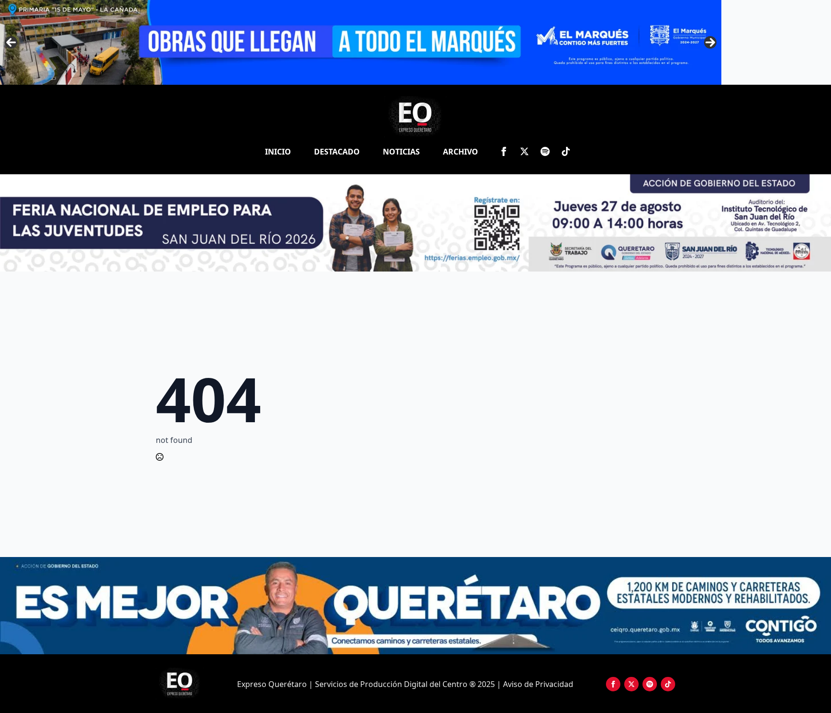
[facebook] (503, 151)
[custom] (545, 151)
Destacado (337, 151)
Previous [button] (11, 42)
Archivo (460, 151)
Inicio (278, 151)
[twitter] (524, 151)
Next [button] (710, 42)
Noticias (401, 151)
